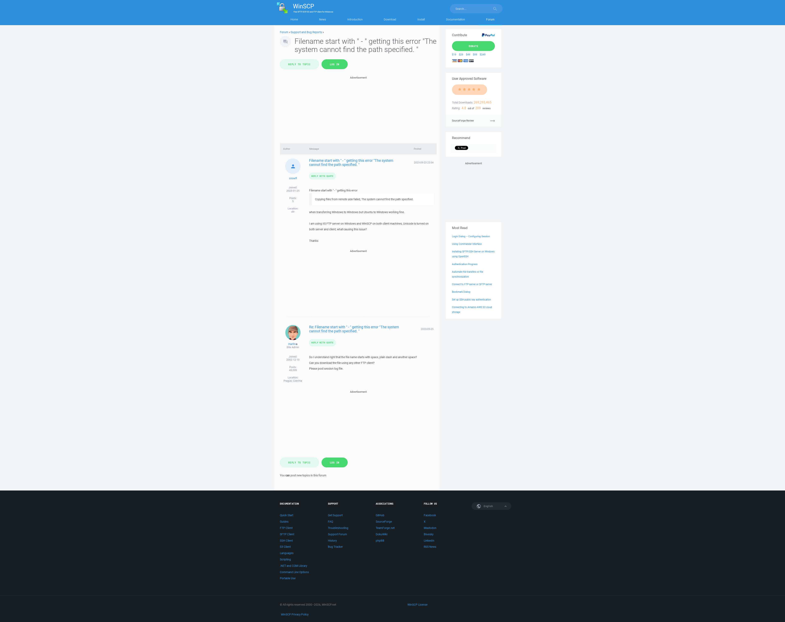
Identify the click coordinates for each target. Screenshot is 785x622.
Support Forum (337, 534)
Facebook (430, 515)
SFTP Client (287, 534)
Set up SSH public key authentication (471, 299)
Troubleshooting (338, 528)
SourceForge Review (463, 120)
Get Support (335, 515)
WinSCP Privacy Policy (294, 614)
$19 (454, 54)
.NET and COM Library (293, 566)
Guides (284, 521)
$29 (461, 54)
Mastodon (430, 528)
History (332, 540)
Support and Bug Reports (306, 32)
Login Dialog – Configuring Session (471, 236)
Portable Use (288, 578)
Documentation (455, 19)
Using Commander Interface (467, 243)
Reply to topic (299, 64)
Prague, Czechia (293, 380)
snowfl (293, 178)
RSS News (430, 547)
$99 (475, 54)
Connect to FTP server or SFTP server (472, 284)
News (322, 19)
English (488, 506)
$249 (483, 54)
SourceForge (384, 521)
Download (390, 19)
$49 (468, 54)
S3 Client (285, 547)
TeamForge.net (385, 528)
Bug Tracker (335, 547)
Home (294, 19)
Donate (473, 46)
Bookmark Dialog (461, 291)
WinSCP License (417, 604)
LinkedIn (429, 540)
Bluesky (428, 534)
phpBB (380, 540)
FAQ (330, 521)
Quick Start (286, 515)
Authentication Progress (465, 264)
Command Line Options (294, 572)
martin (292, 344)
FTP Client (286, 528)
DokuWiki (381, 534)
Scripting (285, 559)
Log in (335, 64)
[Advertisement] (358, 108)
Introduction (355, 19)
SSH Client (286, 540)
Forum (490, 19)
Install (421, 19)
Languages (287, 553)
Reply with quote (322, 176)
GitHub (380, 515)
